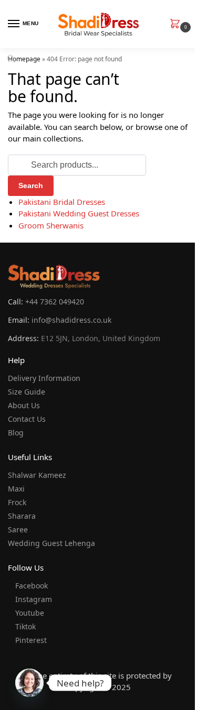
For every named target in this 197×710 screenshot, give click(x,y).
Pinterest (31, 640)
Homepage (24, 58)
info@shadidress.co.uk (71, 320)
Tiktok (25, 626)
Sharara (22, 516)
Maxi (16, 489)
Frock (17, 502)
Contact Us (27, 419)
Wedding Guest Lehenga (51, 543)
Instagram (33, 599)
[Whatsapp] (29, 683)
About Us (24, 405)
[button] (177, 24)
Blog (16, 433)
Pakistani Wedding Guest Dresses (78, 213)
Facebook (31, 586)
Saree (18, 529)
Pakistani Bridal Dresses (61, 201)
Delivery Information (44, 378)
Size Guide (26, 392)
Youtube (29, 613)
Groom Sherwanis (51, 225)
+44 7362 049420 (54, 302)
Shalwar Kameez (37, 475)
